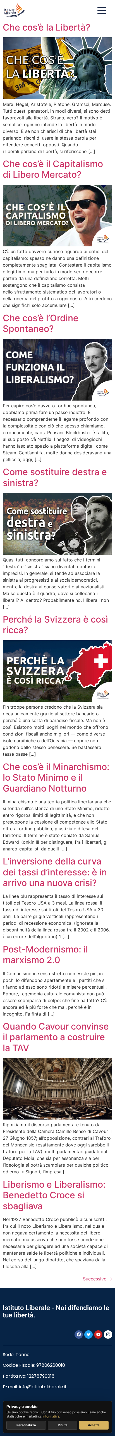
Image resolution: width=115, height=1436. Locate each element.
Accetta (93, 1425)
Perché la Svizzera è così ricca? (55, 624)
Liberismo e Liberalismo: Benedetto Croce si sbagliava (54, 1195)
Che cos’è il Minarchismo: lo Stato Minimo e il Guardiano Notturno (56, 777)
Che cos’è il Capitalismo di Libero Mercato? (53, 169)
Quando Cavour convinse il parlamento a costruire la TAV (56, 1037)
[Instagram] (108, 1334)
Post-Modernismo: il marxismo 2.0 (45, 954)
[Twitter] (88, 1334)
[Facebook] (79, 1334)
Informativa (50, 1416)
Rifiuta (62, 1425)
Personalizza (26, 1425)
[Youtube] (98, 1334)
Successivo (97, 1279)
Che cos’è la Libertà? (46, 27)
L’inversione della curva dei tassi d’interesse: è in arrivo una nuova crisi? (55, 872)
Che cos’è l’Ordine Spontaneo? (40, 323)
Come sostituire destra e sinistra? (55, 477)
